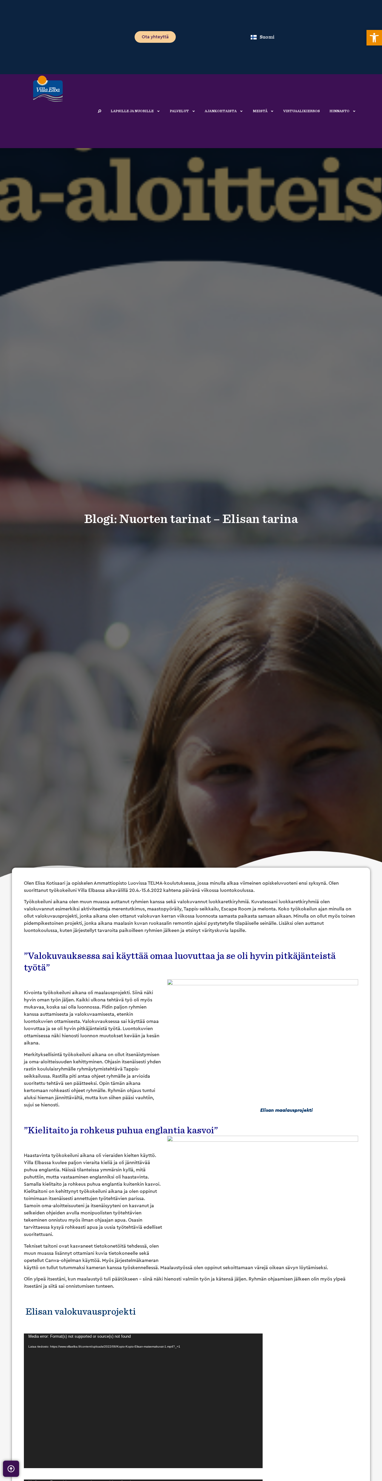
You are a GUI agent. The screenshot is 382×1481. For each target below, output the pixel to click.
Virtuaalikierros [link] (301, 111)
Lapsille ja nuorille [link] (132, 111)
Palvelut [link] (179, 111)
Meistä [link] (260, 111)
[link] (374, 37)
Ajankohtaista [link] (221, 111)
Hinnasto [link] (339, 111)
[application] (143, 1400)
